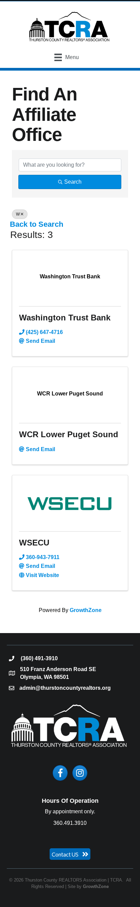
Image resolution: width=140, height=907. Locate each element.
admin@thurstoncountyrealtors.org (65, 688)
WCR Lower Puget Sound (68, 434)
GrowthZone (86, 610)
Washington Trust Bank (64, 317)
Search (73, 182)
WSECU (34, 542)
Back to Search (36, 224)
